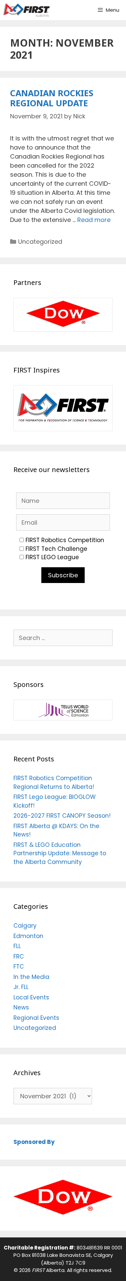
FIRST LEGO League (52, 557)
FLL (17, 946)
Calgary (25, 926)
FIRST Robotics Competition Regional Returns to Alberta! (53, 782)
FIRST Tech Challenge (56, 549)
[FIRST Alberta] (26, 10)
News (21, 1007)
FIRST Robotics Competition (65, 540)
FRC (18, 956)
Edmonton (28, 936)
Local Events (31, 997)
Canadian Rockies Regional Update (51, 98)
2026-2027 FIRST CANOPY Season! (62, 816)
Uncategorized (40, 241)
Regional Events (36, 1018)
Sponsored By (34, 1142)
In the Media (31, 977)
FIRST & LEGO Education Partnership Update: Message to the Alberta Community (59, 853)
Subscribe (63, 575)
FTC (18, 967)
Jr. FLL (21, 987)
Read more (94, 220)
